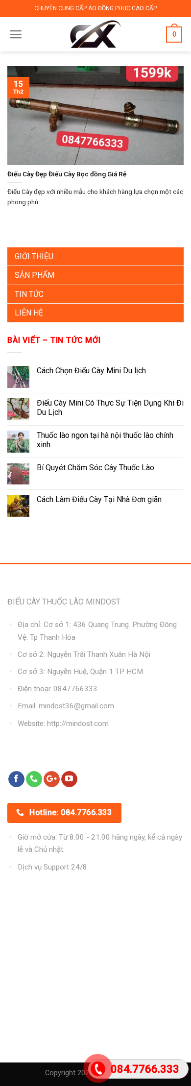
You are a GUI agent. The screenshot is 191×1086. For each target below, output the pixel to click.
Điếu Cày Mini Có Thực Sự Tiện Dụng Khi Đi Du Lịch (110, 407)
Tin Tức (29, 294)
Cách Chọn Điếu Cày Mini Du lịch (91, 370)
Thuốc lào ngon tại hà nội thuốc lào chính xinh (105, 440)
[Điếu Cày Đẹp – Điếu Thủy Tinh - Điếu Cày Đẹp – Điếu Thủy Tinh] (96, 34)
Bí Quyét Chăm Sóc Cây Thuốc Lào (95, 467)
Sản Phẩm (34, 275)
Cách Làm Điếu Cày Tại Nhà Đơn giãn (99, 499)
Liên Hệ (29, 312)
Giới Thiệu (34, 256)
